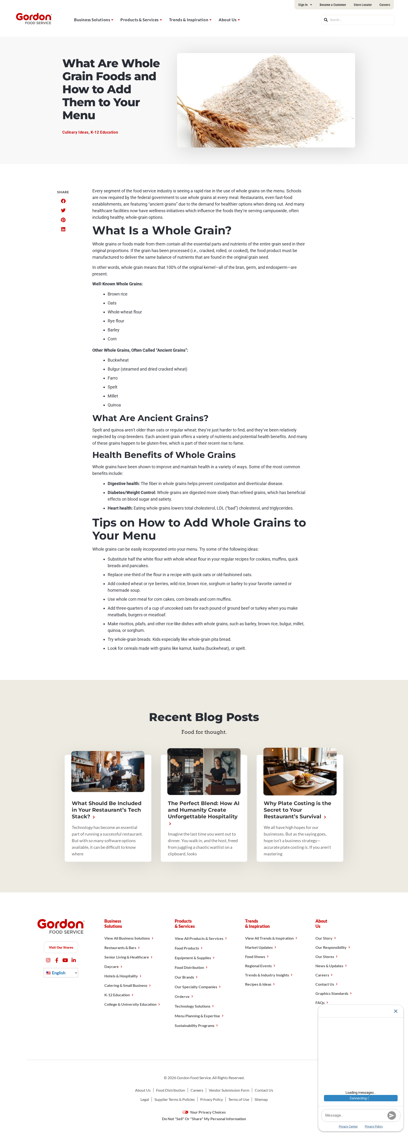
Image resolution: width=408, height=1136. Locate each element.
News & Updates (329, 965)
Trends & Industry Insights (267, 975)
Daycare (111, 966)
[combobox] (357, 20)
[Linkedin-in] (73, 960)
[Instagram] (48, 960)
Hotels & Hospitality (121, 976)
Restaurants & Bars (120, 947)
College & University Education (130, 1004)
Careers (384, 5)
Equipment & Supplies (193, 957)
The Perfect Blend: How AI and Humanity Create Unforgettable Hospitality (203, 810)
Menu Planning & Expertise (197, 1016)
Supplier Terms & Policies (174, 1099)
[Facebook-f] (56, 960)
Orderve (182, 996)
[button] (63, 201)
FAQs (320, 1002)
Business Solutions (92, 19)
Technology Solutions (192, 1006)
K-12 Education (104, 132)
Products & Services (139, 19)
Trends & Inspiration (188, 19)
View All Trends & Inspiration (269, 938)
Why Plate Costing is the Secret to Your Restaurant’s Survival (297, 810)
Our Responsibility (331, 947)
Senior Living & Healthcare (126, 957)
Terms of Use (238, 1099)
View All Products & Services (199, 938)
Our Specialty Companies (196, 986)
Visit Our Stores (61, 947)
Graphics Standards (331, 993)
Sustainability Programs (194, 1025)
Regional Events (258, 965)
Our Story (323, 938)
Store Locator (363, 5)
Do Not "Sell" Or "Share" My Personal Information (204, 1118)
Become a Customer (333, 5)
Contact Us (324, 984)
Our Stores (324, 956)
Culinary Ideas (75, 132)
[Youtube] (65, 960)
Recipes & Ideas (258, 984)
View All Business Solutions (127, 938)
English (58, 972)
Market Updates (259, 947)
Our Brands (184, 977)
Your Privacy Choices (207, 1112)
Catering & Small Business (125, 985)
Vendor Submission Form (229, 1090)
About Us (227, 19)
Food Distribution (189, 967)
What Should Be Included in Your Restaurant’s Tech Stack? (106, 810)
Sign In (303, 5)
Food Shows (255, 956)
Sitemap (261, 1099)
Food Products (187, 948)
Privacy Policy (211, 1099)
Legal (144, 1099)
